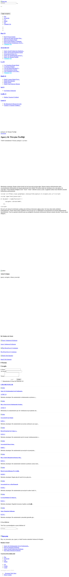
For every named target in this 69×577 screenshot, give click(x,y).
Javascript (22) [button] (5, 47)
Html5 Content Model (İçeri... (12, 79)
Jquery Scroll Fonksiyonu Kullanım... (14, 51)
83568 (2, 487)
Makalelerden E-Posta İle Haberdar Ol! (13, 381)
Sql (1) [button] (2, 87)
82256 (2, 514)
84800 (2, 447)
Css (5, 19)
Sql (5, 22)
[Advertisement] (34, 119)
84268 (2, 474)
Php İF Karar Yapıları (9, 36)
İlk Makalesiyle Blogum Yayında (12, 104)
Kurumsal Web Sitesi (10, 573)
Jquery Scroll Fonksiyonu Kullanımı (13, 549)
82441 (2, 501)
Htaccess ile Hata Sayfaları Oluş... (13, 38)
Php (5, 16)
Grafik (5, 566)
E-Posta (3, 369)
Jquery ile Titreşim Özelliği (11, 57)
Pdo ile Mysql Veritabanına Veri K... (13, 43)
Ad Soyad (3, 371)
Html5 (5, 21)
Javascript (6, 18)
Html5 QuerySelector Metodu (12, 84)
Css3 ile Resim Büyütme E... (11, 68)
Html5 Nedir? (7, 82)
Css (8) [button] (3, 62)
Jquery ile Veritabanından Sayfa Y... (13, 55)
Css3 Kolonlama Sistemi (10, 69)
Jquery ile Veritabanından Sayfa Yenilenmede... (16, 546)
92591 (2, 434)
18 (5, 394)
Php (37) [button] (3, 33)
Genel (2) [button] (3, 100)
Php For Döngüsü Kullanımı (11, 547)
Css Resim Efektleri (9, 66)
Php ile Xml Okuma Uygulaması (12, 41)
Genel (5, 567)
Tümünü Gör (7, 24)
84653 (2, 461)
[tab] (34, 33)
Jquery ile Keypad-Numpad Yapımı (13, 52)
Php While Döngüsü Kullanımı (12, 550)
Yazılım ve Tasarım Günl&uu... (12, 105)
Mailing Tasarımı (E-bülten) (11, 97)
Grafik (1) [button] (3, 94)
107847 (3, 407)
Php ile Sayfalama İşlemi (10, 40)
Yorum (2, 376)
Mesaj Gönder (8, 575)
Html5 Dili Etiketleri (9, 81)
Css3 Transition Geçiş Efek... (12, 71)
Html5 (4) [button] (3, 76)
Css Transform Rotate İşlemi (11, 65)
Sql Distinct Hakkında (10, 90)
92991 (2, 421)
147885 (3, 394)
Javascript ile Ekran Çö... (10, 54)
